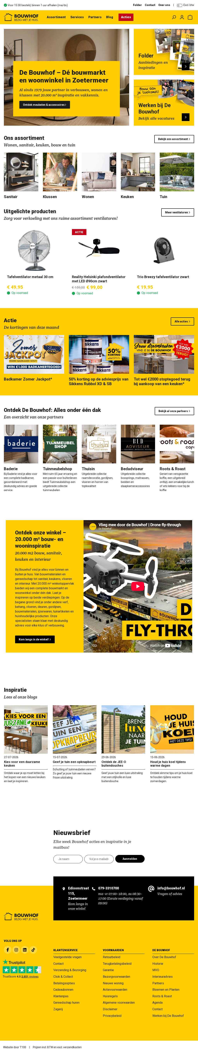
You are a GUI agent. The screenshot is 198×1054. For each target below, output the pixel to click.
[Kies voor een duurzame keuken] (26, 729)
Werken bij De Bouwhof (168, 1016)
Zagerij (58, 1009)
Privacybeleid (112, 1016)
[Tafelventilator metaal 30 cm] (34, 250)
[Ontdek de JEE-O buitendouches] (123, 729)
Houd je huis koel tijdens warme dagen (168, 763)
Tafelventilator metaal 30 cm (30, 277)
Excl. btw (188, 5)
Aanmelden (130, 858)
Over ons (164, 5)
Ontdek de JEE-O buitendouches (114, 763)
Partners (158, 983)
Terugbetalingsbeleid (117, 964)
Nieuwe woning (113, 983)
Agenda (157, 1002)
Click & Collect (63, 976)
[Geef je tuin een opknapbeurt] (74, 729)
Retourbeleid (111, 957)
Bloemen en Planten (165, 989)
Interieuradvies (162, 976)
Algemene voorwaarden (119, 1002)
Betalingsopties (64, 983)
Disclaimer (110, 1009)
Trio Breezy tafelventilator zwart (163, 277)
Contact (150, 5)
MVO (155, 970)
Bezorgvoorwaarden (116, 976)
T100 (23, 1047)
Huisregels (110, 996)
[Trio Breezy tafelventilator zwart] (164, 250)
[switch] (179, 5)
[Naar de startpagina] (21, 17)
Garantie (108, 970)
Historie (157, 964)
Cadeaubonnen (63, 989)
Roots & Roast (162, 996)
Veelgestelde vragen (67, 957)
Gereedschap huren (66, 1002)
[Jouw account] (182, 17)
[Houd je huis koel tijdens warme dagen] (172, 729)
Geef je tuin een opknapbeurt (74, 762)
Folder (137, 5)
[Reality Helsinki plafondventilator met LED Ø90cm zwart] (99, 250)
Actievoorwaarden (115, 989)
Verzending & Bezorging (69, 970)
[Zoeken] (174, 17)
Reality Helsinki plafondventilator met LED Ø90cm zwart (98, 279)
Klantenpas (60, 996)
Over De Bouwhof (164, 957)
